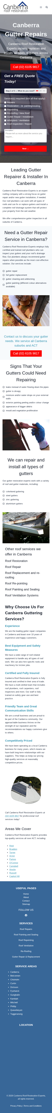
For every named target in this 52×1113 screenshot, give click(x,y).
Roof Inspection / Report (19, 124)
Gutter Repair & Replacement (26, 957)
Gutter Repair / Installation (20, 117)
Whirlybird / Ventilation (18, 120)
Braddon (13, 849)
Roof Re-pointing (16, 583)
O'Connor (13, 863)
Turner (12, 852)
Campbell (13, 866)
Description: (9, 130)
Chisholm (14, 979)
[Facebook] (26, 915)
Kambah (14, 999)
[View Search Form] (46, 7)
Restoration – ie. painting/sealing (23, 106)
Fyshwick (14, 991)
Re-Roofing (26, 951)
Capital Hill (14, 876)
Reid (11, 846)
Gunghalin (15, 995)
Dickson (14, 987)
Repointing (12, 109)
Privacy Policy (16, 1106)
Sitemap (26, 904)
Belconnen (15, 976)
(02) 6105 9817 (12, 816)
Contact (26, 901)
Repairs (11, 102)
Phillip (13, 1006)
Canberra (14, 972)
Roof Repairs (26, 929)
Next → (25, 149)
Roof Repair (13, 567)
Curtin (13, 983)
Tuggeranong (16, 1014)
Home (26, 894)
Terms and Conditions (33, 1106)
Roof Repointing (26, 940)
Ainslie (12, 869)
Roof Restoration (16, 561)
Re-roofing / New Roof (18, 113)
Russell (12, 873)
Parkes (12, 859)
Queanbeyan (16, 1010)
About (26, 897)
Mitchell (14, 1002)
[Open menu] (40, 7)
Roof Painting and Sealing (22, 589)
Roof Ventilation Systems (21, 595)
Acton (12, 856)
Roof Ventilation (26, 945)
